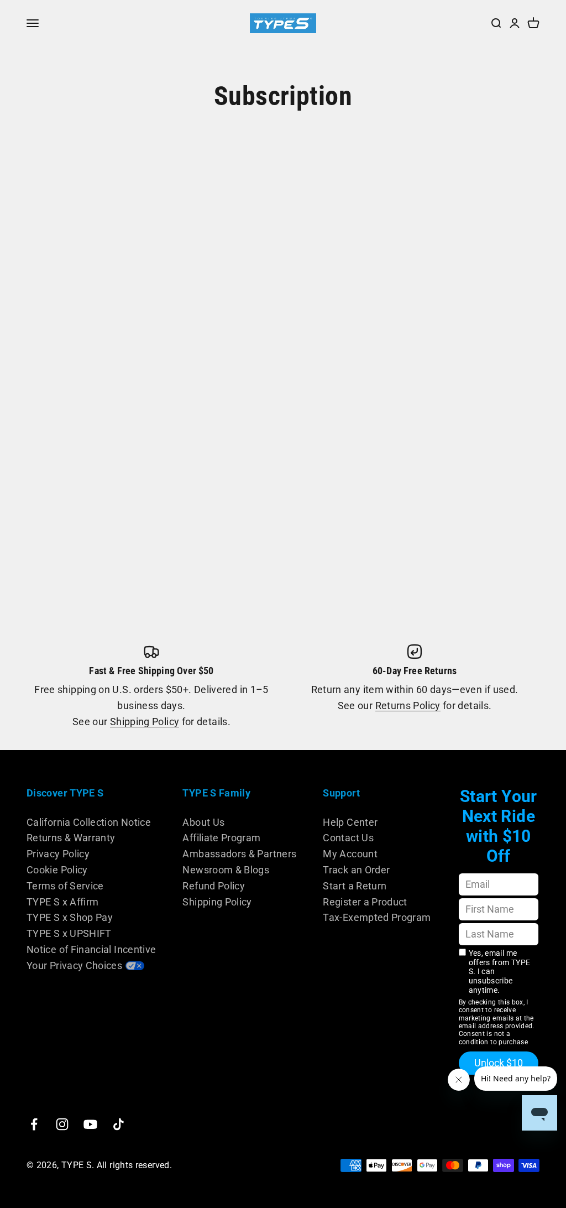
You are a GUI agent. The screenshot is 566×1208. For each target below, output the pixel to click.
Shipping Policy (144, 721)
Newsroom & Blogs (225, 870)
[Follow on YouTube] (90, 1124)
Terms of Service (65, 886)
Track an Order (356, 870)
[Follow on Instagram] (62, 1124)
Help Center (350, 822)
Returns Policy (408, 705)
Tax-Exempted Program (377, 917)
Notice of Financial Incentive (91, 949)
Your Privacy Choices (74, 965)
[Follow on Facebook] (34, 1124)
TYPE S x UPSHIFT (69, 933)
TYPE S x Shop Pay (70, 917)
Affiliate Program (221, 837)
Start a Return (354, 886)
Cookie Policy (57, 870)
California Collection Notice (89, 822)
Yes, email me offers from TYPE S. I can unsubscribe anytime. (500, 971)
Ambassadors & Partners (239, 854)
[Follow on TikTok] (118, 1124)
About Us (203, 822)
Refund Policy (213, 886)
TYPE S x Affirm (62, 902)
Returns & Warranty (71, 837)
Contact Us (348, 837)
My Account (350, 854)
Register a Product (365, 902)
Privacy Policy (58, 854)
